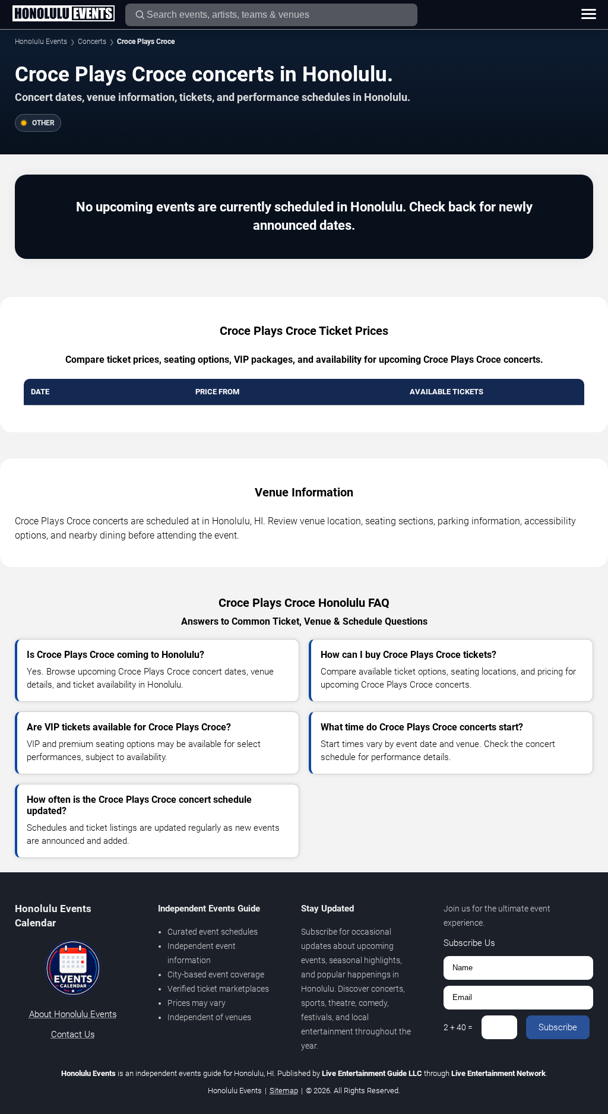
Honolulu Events (41, 41)
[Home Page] (63, 14)
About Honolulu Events (73, 1014)
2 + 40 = (458, 1027)
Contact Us (73, 1034)
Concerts (92, 41)
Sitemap (284, 1090)
